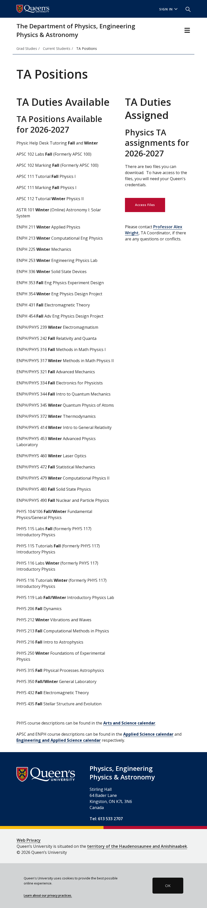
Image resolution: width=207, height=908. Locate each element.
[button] (186, 9)
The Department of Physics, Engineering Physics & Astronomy (75, 30)
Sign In (166, 9)
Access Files (145, 205)
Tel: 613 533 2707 (106, 818)
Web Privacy (29, 840)
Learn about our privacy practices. (48, 895)
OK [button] (168, 885)
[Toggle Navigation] (187, 30)
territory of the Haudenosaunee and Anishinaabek (137, 846)
